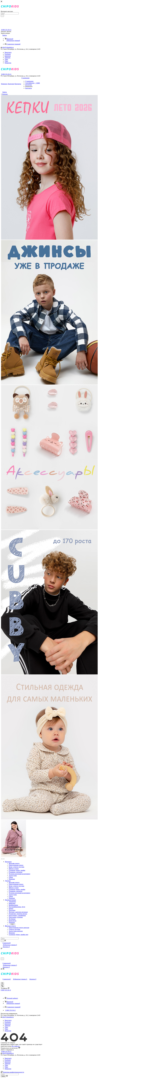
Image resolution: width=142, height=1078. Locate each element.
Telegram (7, 57)
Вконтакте (8, 52)
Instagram (8, 56)
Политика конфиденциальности (13, 1072)
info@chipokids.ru (8, 47)
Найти (3, 1076)
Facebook (8, 54)
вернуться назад (6, 1046)
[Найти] (2, 15)
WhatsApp (8, 63)
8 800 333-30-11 (6, 30)
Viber (6, 59)
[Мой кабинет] (2, 961)
